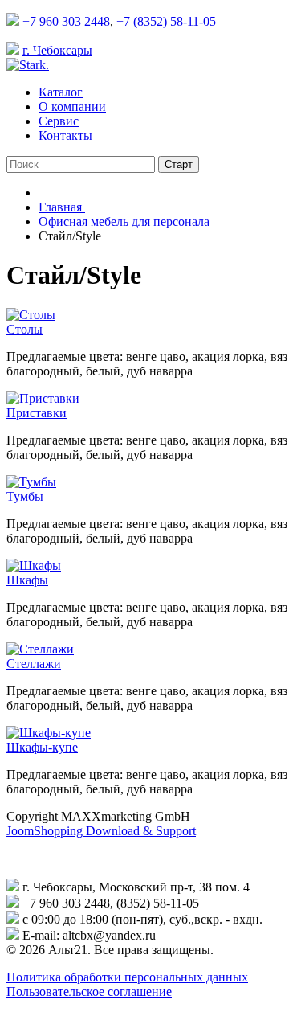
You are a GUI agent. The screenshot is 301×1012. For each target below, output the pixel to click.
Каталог (61, 92)
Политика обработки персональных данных (127, 977)
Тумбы (24, 496)
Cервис (59, 121)
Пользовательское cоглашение (89, 991)
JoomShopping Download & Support (101, 831)
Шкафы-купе (42, 747)
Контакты (65, 135)
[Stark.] (27, 65)
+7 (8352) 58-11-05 (166, 21)
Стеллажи (33, 663)
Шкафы (27, 580)
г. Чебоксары (57, 50)
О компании (72, 106)
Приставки (36, 413)
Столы (24, 329)
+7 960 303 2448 (66, 21)
